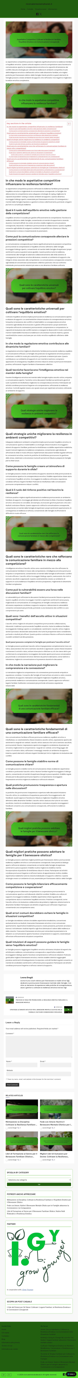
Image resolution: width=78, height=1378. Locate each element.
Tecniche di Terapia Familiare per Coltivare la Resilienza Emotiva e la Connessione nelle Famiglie (58, 1356)
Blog (3, 1339)
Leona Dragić (26, 977)
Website (10, 1070)
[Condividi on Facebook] (37, 14)
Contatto (30, 9)
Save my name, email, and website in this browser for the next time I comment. (34, 1079)
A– (9, 1375)
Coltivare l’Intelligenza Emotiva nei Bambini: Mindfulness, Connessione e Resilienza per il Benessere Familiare (58, 1348)
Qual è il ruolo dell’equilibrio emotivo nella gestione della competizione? (32, 129)
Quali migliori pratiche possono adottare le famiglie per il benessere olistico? (36, 168)
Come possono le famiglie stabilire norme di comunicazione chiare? (31, 163)
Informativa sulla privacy (11, 1342)
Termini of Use (7, 1346)
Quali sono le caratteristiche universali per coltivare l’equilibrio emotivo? (34, 133)
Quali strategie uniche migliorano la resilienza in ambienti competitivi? (33, 140)
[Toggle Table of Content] (68, 124)
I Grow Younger (27, 1290)
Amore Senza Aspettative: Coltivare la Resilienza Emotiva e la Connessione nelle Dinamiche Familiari (57, 1332)
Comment (10, 1033)
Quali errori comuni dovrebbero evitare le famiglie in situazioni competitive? (34, 172)
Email (43, 1061)
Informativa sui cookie (10, 1349)
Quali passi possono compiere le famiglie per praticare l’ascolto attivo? (33, 154)
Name (9, 1061)
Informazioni (52, 9)
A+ (4, 1375)
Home (23, 9)
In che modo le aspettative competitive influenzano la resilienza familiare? (35, 127)
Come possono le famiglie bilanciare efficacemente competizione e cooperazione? (37, 170)
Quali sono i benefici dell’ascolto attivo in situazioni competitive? (31, 152)
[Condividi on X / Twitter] (40, 14)
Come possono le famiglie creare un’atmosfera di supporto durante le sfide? (34, 142)
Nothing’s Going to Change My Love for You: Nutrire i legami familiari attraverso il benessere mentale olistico (58, 1340)
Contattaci (5, 1336)
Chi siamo (5, 1333)
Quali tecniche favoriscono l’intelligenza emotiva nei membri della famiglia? (34, 137)
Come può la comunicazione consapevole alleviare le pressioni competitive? (34, 131)
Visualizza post (40, 9)
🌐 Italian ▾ (71, 1374)
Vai (39, 1184)
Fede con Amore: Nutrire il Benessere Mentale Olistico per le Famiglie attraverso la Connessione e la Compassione (58, 1364)
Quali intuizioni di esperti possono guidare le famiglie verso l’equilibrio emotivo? (35, 174)
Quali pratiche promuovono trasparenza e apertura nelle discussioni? (32, 165)
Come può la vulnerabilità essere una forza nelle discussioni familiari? (32, 150)
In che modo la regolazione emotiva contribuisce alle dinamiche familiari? (33, 135)
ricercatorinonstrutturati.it (39, 4)
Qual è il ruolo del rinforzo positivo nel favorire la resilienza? (28, 144)
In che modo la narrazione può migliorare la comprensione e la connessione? (34, 156)
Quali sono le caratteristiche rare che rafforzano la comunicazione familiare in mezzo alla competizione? (36, 147)
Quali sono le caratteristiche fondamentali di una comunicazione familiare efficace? (35, 160)
